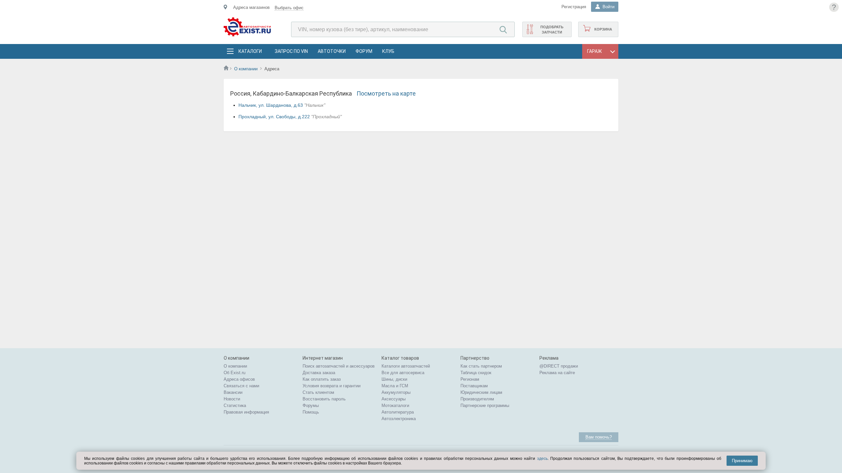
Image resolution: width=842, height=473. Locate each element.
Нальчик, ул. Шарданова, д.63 (270, 105)
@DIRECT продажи (558, 366)
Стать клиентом (318, 392)
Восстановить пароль (324, 398)
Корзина (603, 29)
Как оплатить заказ (322, 379)
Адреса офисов (239, 379)
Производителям (477, 398)
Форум (364, 51)
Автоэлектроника (399, 418)
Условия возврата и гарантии (331, 385)
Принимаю (742, 460)
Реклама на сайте (557, 372)
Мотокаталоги (395, 405)
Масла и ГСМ (395, 385)
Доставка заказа (319, 372)
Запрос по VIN (291, 51)
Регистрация (573, 6)
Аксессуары (394, 398)
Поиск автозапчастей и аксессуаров (339, 366)
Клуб (388, 51)
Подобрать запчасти (551, 29)
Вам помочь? (598, 437)
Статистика (235, 405)
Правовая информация (246, 412)
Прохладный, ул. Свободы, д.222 (274, 116)
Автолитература (398, 412)
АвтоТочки (332, 51)
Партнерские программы (484, 405)
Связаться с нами (241, 385)
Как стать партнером (481, 366)
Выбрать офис (289, 7)
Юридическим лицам (481, 392)
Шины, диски (394, 379)
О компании (246, 68)
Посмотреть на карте (386, 93)
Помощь (311, 412)
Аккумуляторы (396, 392)
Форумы (311, 405)
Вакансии (233, 392)
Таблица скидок (475, 372)
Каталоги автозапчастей (406, 366)
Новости (232, 398)
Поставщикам (474, 385)
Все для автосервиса (403, 372)
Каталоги (249, 51)
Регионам (469, 379)
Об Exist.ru (234, 372)
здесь (542, 458)
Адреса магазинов (251, 7)
